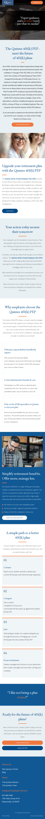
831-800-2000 (7, 795)
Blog (4, 772)
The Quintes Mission (10, 782)
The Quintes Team (9, 785)
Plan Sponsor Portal (10, 769)
